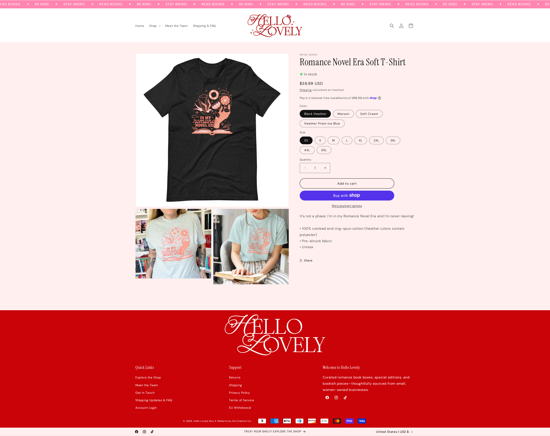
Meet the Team (146, 385)
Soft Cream (369, 113)
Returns (234, 377)
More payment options (347, 205)
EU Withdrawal (240, 408)
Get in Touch (144, 393)
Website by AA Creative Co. (234, 420)
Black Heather (315, 113)
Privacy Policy (239, 393)
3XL (393, 140)
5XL (324, 150)
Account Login (146, 408)
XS (306, 140)
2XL (376, 140)
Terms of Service (241, 400)
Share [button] (308, 260)
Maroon (343, 113)
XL (360, 140)
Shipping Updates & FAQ (153, 400)
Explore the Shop (148, 377)
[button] (154, 25)
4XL (307, 150)
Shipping (306, 89)
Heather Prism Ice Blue (322, 123)
